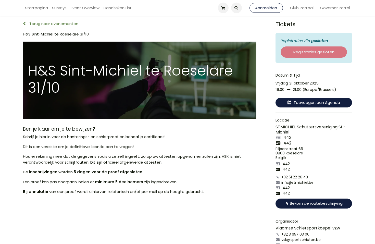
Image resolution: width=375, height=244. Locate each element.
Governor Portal (335, 7)
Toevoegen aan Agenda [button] (317, 102)
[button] (236, 8)
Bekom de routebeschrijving (316, 203)
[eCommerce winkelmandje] (223, 8)
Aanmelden (266, 7)
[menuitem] (36, 8)
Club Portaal (302, 7)
